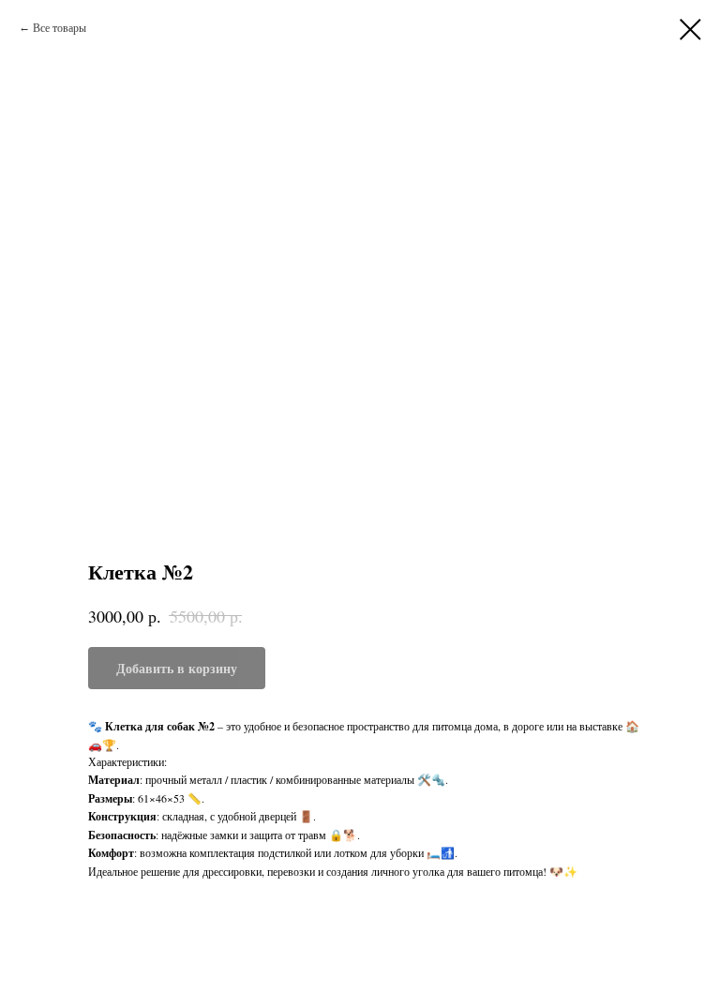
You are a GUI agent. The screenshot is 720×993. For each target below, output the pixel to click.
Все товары (59, 27)
